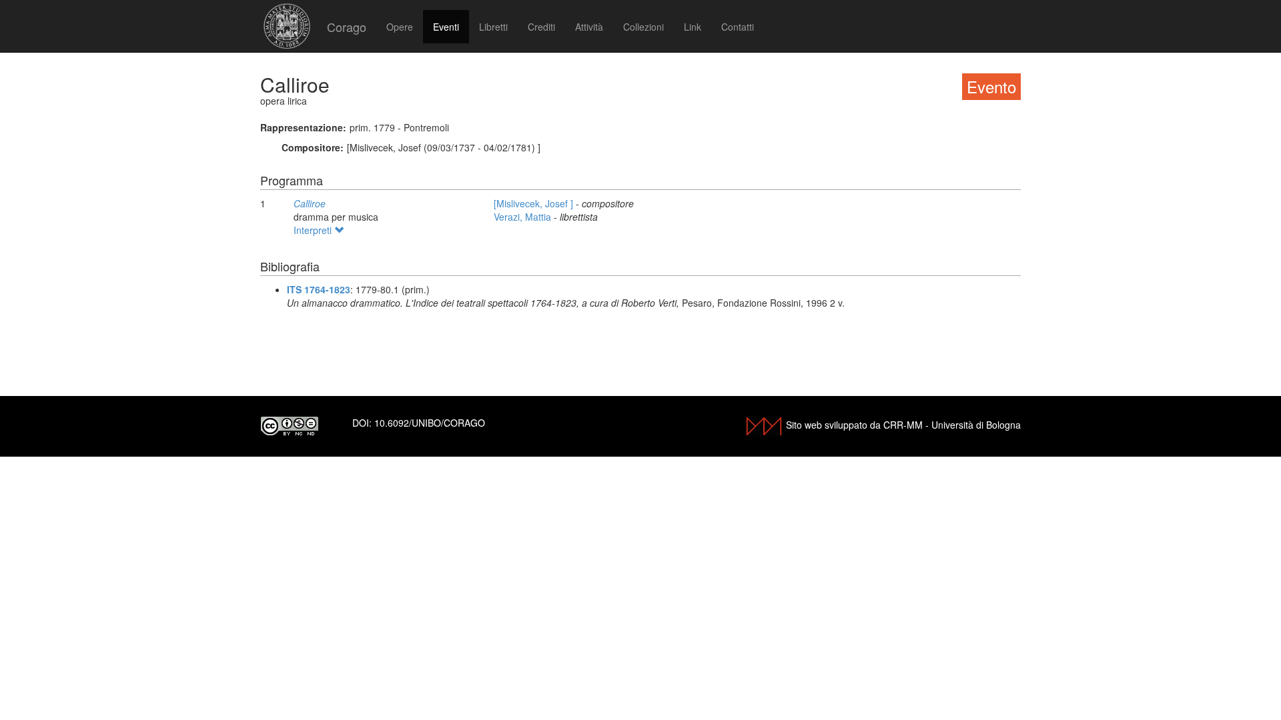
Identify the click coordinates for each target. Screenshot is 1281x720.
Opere (399, 26)
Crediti (541, 26)
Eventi (446, 26)
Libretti (493, 26)
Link (692, 26)
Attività (589, 26)
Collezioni (643, 26)
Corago (346, 26)
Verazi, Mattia (524, 216)
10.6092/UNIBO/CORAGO (429, 422)
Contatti (737, 26)
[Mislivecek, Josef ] (535, 203)
